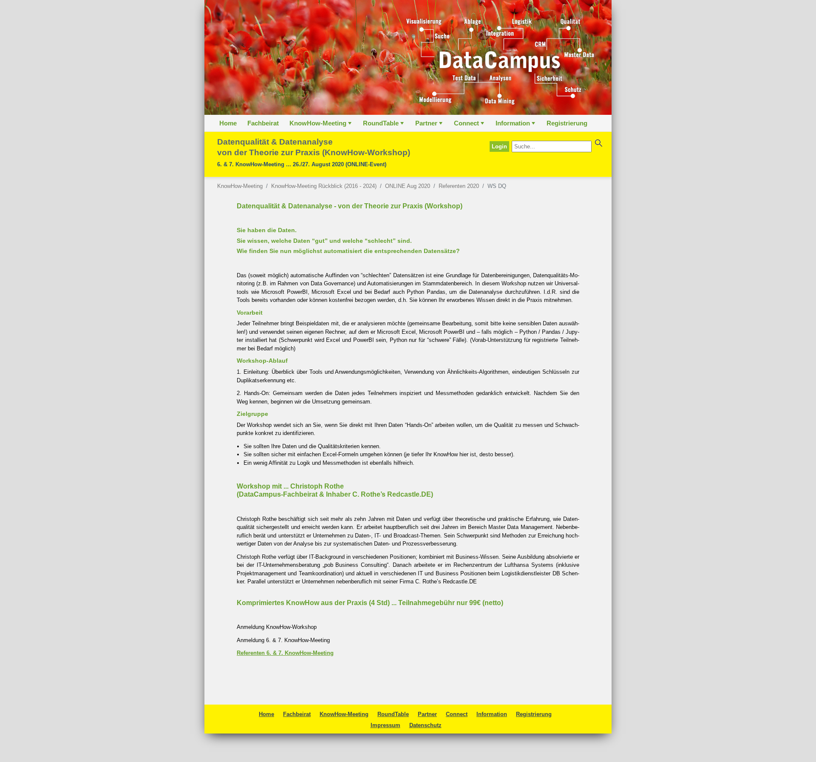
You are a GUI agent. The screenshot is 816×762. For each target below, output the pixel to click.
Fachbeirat (263, 123)
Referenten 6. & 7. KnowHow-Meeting (285, 653)
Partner (429, 125)
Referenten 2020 (459, 186)
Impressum (385, 725)
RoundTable (384, 125)
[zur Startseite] (408, 57)
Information (516, 125)
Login (499, 146)
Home (228, 123)
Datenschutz (425, 725)
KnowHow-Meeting (321, 125)
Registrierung (567, 123)
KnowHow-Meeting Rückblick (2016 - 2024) (324, 186)
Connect (470, 125)
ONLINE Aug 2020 (407, 186)
